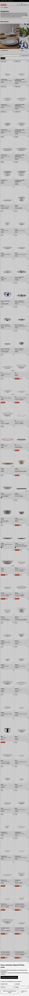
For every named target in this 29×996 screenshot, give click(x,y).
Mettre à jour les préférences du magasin (9, 991)
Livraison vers (4, 984)
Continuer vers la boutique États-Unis (9, 977)
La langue (17, 984)
